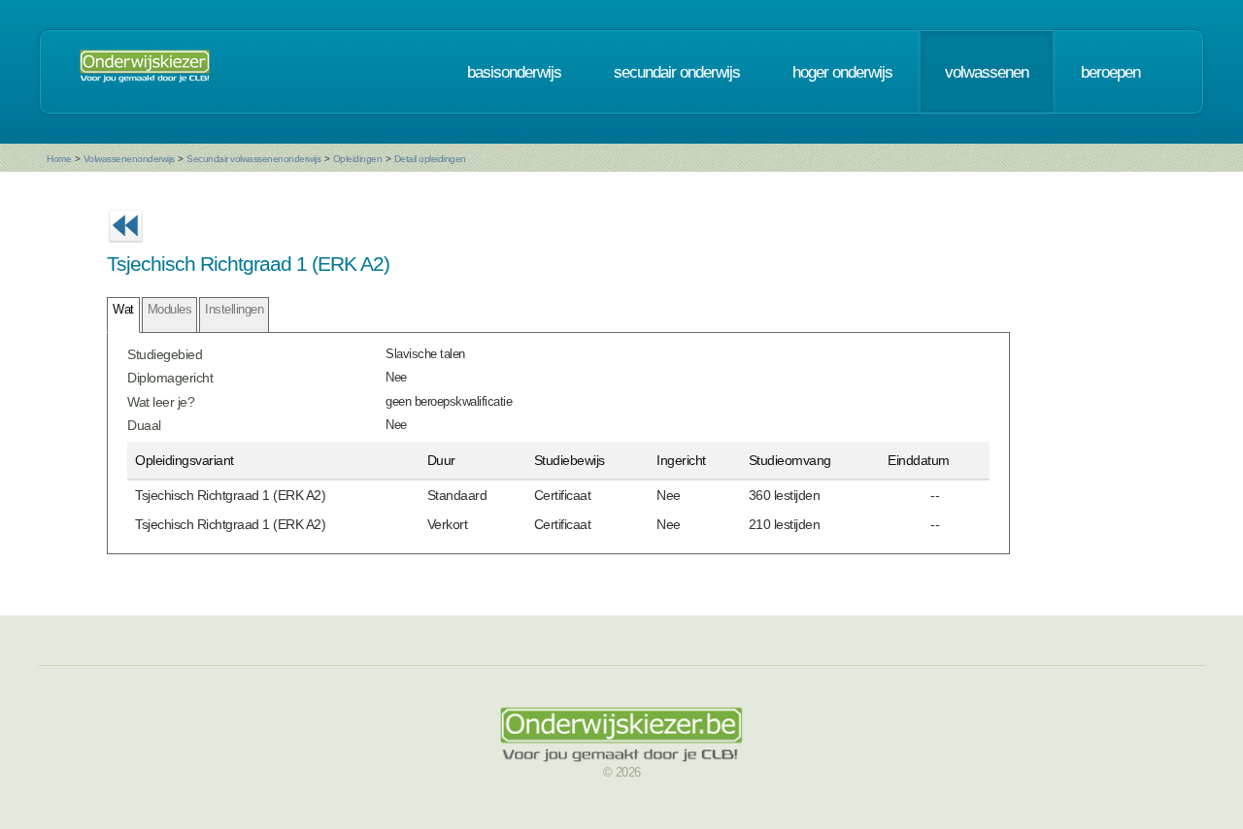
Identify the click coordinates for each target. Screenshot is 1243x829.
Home (59, 158)
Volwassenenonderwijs (129, 158)
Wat (123, 309)
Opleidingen (358, 158)
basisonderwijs (514, 72)
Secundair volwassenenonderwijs (253, 158)
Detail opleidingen (430, 158)
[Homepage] (145, 71)
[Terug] (125, 248)
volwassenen (986, 72)
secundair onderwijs (677, 72)
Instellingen (234, 309)
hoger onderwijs (842, 72)
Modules (170, 309)
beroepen (1110, 72)
